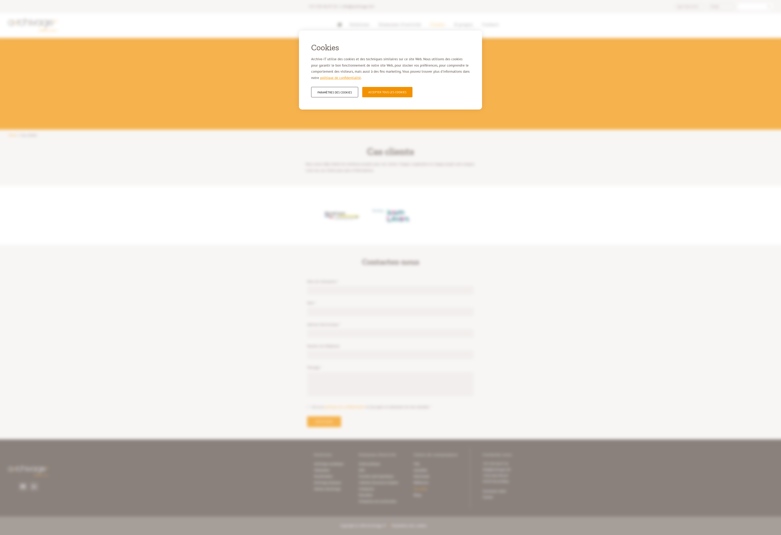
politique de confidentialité (340, 78)
